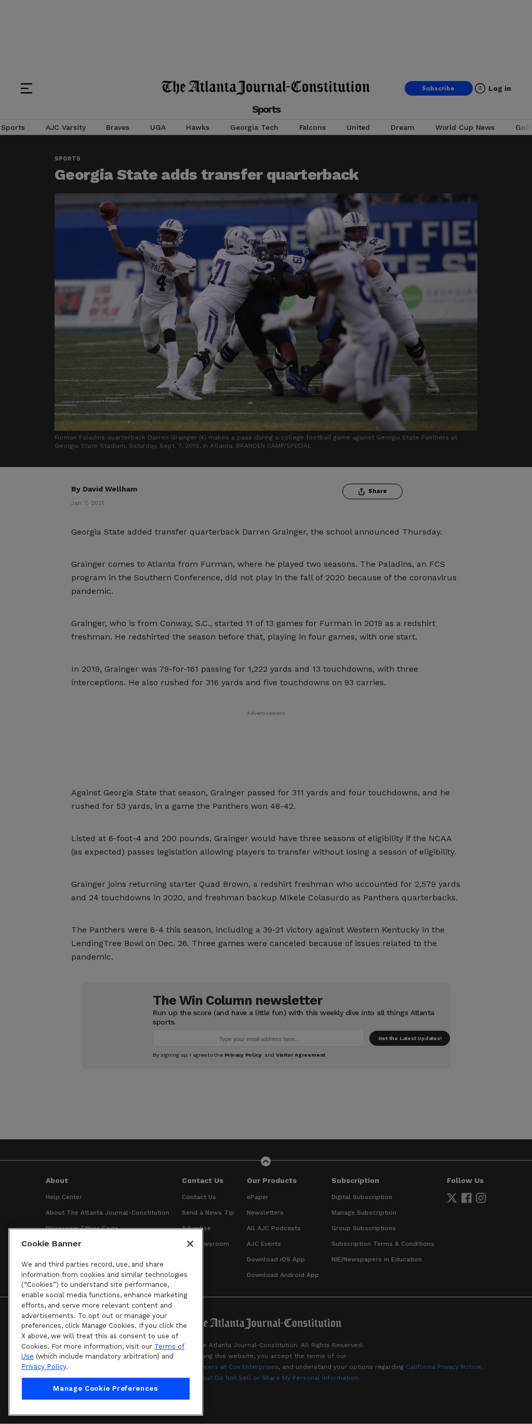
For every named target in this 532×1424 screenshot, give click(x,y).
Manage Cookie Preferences (105, 1388)
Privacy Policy (43, 1366)
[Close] (190, 1243)
